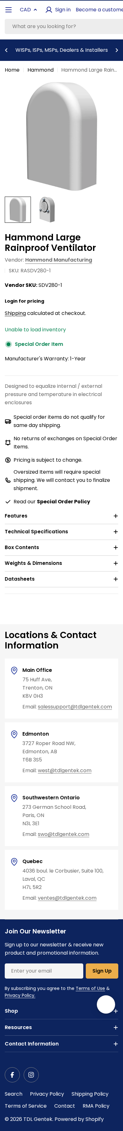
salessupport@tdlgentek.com (75, 706)
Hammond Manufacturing (58, 260)
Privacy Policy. (20, 995)
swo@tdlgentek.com (63, 834)
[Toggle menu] (8, 10)
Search (13, 1094)
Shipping (15, 313)
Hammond (40, 70)
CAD (25, 9)
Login (11, 301)
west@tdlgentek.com (64, 770)
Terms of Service (26, 1106)
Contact (64, 1106)
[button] (6, 50)
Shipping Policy (90, 1094)
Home (12, 70)
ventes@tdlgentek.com (67, 898)
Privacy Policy (47, 1094)
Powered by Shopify (79, 1119)
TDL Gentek (37, 1119)
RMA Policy (96, 1106)
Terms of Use (90, 988)
